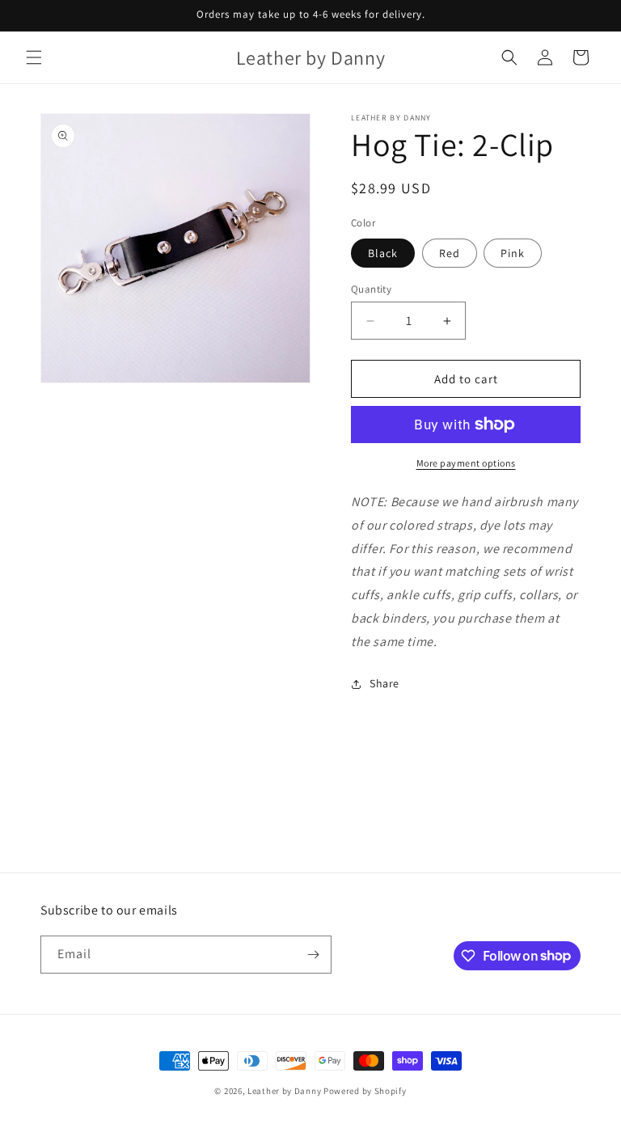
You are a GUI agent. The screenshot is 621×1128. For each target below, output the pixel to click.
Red (449, 253)
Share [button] (384, 683)
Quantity (371, 289)
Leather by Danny (284, 1090)
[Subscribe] (313, 955)
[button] (34, 57)
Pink (513, 253)
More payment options (466, 463)
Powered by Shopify (365, 1090)
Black (383, 253)
